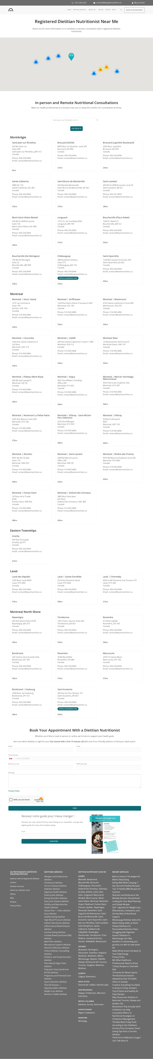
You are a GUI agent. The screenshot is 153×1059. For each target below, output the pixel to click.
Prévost (81, 907)
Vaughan (91, 965)
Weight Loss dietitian (53, 991)
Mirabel (81, 898)
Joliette (89, 892)
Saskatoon (90, 1012)
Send (75, 808)
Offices (101, 9)
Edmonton (91, 976)
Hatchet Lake (102, 984)
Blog (114, 9)
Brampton (82, 949)
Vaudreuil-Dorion (94, 938)
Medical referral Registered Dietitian (24, 878)
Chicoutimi (96, 885)
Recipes (107, 9)
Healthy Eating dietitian (54, 916)
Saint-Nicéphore (85, 926)
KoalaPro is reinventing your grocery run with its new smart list (126, 944)
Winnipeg (82, 1021)
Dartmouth (83, 984)
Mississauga (83, 959)
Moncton (101, 993)
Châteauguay (84, 885)
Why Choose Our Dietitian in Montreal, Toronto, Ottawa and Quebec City (126, 1000)
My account (139, 2)
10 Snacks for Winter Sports (124, 972)
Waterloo (100, 965)
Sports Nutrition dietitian (55, 981)
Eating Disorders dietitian (55, 898)
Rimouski (82, 910)
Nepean (93, 959)
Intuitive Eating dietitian (55, 932)
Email (78, 746)
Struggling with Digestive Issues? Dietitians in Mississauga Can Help (123, 935)
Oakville (101, 959)
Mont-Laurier (92, 898)
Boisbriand (92, 879)
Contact (13, 882)
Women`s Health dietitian (55, 994)
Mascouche (98, 895)
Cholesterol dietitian (53, 882)
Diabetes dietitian (52, 889)
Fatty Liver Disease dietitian (56, 901)
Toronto (103, 962)
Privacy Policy (14, 791)
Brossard (94, 882)
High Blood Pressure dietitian (57, 920)
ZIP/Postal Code (81, 764)
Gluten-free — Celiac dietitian (57, 910)
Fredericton (91, 993)
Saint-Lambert (101, 923)
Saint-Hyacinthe (94, 919)
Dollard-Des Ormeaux (88, 888)
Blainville (82, 879)
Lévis (101, 892)
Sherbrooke (83, 935)
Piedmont (89, 904)
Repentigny (99, 907)
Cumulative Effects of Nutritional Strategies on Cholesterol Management (123, 1015)
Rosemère (92, 910)
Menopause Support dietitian (57, 944)
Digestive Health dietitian (55, 892)
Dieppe (81, 993)
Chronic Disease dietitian (55, 885)
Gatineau (103, 888)
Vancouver (99, 1004)
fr (121, 10)
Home (69, 9)
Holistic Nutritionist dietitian (57, 923)
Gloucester (83, 952)
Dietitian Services (79, 9)
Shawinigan (93, 932)
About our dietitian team (20, 890)
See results (76, 128)
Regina (81, 1012)
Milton (100, 956)
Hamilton (93, 952)
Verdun (81, 941)
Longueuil (88, 895)
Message (11, 773)
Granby (81, 892)
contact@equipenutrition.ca (108, 2)
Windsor (82, 968)
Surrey (90, 1004)
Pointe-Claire (100, 904)
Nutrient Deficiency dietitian (56, 947)
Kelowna (82, 1004)
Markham (82, 956)
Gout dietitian (50, 913)
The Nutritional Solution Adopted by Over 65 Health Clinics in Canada (124, 978)
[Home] (10, 9)
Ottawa (81, 962)
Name (10, 746)
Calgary (81, 976)
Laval (95, 892)
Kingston (102, 952)
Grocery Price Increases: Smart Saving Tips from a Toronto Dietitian (126, 1031)
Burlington (93, 949)
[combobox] (11, 759)
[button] (71, 57)
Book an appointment (134, 10)
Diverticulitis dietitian (53, 895)
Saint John (82, 996)
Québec (89, 907)
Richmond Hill (92, 962)
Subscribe (54, 841)
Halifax (92, 984)
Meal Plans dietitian (53, 941)
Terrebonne (95, 935)
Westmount (101, 941)
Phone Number (13, 755)
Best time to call (13, 764)
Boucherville (83, 882)
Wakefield (90, 941)
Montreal (94, 901)
